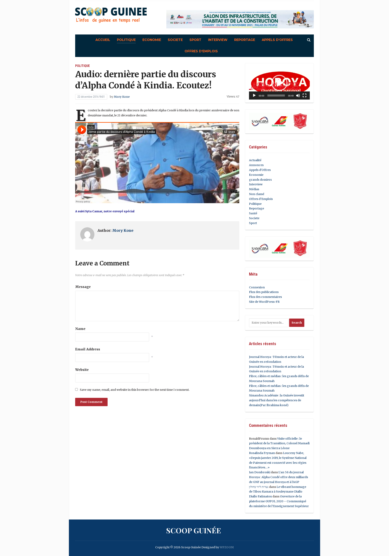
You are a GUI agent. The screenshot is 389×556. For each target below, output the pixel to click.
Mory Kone (122, 97)
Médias (254, 189)
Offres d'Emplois (261, 199)
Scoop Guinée (193, 530)
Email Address (87, 349)
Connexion (257, 287)
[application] (279, 83)
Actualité (255, 160)
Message (83, 287)
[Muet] (298, 95)
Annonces (256, 165)
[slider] (276, 95)
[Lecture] (254, 95)
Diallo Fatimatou (260, 496)
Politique (126, 40)
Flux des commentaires (265, 297)
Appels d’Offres (277, 40)
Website (82, 370)
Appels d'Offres (260, 170)
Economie (151, 40)
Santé (253, 213)
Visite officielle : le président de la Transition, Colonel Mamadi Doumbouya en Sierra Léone (279, 443)
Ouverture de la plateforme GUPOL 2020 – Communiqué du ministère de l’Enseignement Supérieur (279, 501)
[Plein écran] (304, 95)
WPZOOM (227, 547)
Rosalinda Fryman (262, 453)
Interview (218, 40)
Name (80, 329)
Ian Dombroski (259, 472)
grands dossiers (260, 179)
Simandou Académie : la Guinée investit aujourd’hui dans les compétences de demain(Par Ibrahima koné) (276, 400)
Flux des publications (264, 292)
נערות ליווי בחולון (258, 487)
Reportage (244, 40)
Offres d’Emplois (201, 51)
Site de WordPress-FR (264, 302)
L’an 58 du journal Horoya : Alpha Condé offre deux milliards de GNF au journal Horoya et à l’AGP (278, 477)
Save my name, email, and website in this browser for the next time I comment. (134, 390)
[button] (279, 83)
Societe (175, 40)
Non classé (256, 194)
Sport (195, 40)
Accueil (102, 40)
